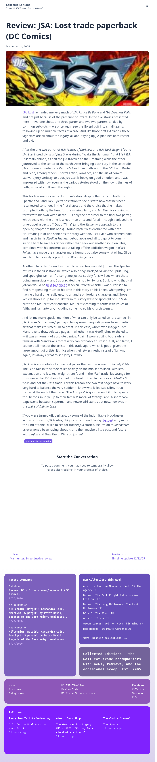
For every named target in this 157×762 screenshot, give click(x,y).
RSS (134, 697)
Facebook (138, 685)
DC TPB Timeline (72, 685)
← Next (15, 554)
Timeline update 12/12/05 (128, 558)
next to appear (56, 285)
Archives (15, 689)
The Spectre (111, 724)
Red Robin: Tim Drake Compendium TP (109, 628)
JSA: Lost (28, 112)
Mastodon (138, 693)
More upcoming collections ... (105, 637)
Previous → (119, 554)
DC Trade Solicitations (78, 693)
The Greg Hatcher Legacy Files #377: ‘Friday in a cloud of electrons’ (74, 728)
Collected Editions (18, 5)
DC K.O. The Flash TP (98, 613)
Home (12, 685)
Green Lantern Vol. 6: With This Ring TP (113, 623)
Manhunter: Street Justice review (31, 558)
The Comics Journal (117, 718)
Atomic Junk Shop (68, 718)
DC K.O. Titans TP (96, 618)
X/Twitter (139, 689)
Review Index (70, 689)
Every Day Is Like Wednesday (29, 718)
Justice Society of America (38, 441)
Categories (16, 693)
